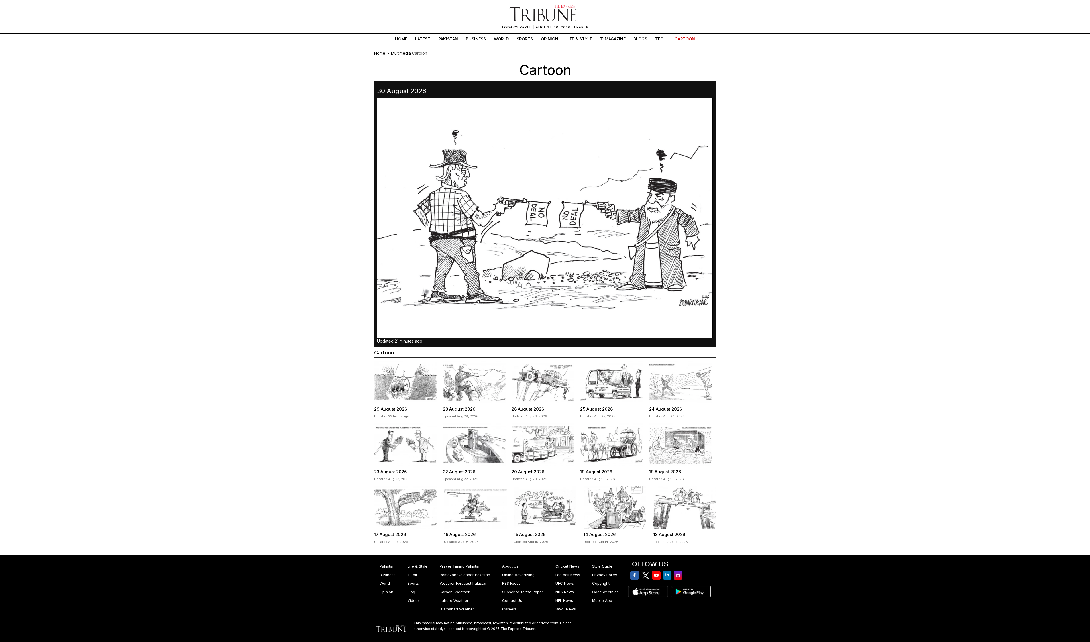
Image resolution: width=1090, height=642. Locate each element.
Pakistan (448, 38)
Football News (567, 574)
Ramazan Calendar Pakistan (465, 574)
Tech (661, 38)
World (501, 38)
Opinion (549, 38)
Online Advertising (518, 574)
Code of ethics (605, 592)
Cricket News (567, 566)
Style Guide (602, 566)
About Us (510, 566)
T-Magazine (613, 38)
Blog (411, 592)
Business (476, 38)
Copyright (601, 583)
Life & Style (579, 38)
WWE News (565, 609)
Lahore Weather (454, 600)
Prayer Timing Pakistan (460, 566)
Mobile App (602, 600)
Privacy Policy (604, 574)
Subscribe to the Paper (522, 592)
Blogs (640, 38)
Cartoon (685, 38)
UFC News (564, 583)
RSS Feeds (511, 583)
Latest (422, 38)
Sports (525, 38)
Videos (414, 600)
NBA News (564, 592)
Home (401, 38)
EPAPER (581, 27)
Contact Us (512, 600)
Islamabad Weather (457, 609)
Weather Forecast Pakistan (464, 583)
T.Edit (412, 574)
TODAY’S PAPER (517, 27)
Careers (509, 609)
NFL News (564, 600)
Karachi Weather (455, 592)
